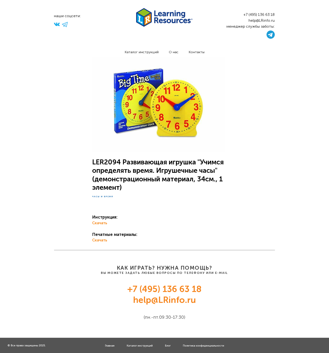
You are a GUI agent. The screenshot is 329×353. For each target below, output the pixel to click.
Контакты (196, 52)
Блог (168, 345)
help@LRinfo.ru (261, 20)
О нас (173, 52)
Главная (109, 345)
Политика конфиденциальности (203, 345)
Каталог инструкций (142, 52)
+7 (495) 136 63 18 (259, 14)
